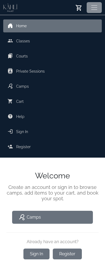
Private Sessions (32, 71)
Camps (18, 86)
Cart (16, 101)
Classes (19, 40)
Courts (18, 56)
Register (19, 146)
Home (21, 25)
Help (16, 116)
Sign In (18, 131)
